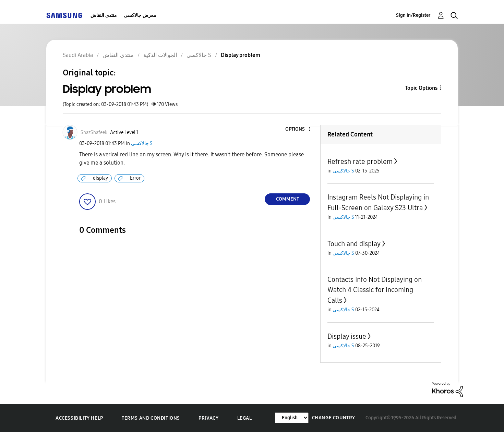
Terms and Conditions (151, 418)
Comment (287, 199)
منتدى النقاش (104, 15)
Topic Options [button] (421, 88)
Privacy (208, 418)
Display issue (346, 336)
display (100, 178)
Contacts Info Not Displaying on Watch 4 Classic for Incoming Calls (374, 289)
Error (135, 178)
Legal (244, 418)
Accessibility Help (79, 418)
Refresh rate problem (360, 161)
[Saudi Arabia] (64, 15)
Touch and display (354, 244)
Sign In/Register (413, 15)
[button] (298, 129)
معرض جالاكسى (140, 15)
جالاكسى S (142, 143)
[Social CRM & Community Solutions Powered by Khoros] (447, 389)
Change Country (333, 418)
